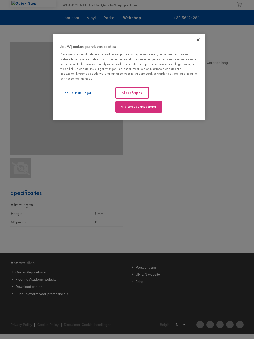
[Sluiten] (198, 39)
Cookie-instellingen (77, 93)
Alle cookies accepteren (139, 106)
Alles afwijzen (132, 93)
